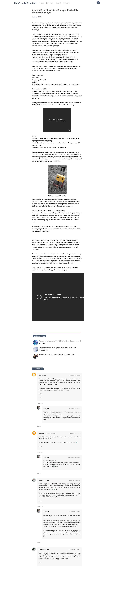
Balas (40, 398)
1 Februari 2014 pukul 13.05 (74, 375)
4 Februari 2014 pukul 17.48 (74, 549)
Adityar (46, 409)
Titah (51, 254)
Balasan (40, 403)
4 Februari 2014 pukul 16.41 (74, 511)
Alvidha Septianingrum (47, 433)
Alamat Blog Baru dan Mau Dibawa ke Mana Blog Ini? (56, 355)
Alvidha (43, 254)
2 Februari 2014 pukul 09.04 (74, 457)
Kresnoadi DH (44, 480)
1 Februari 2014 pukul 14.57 (74, 433)
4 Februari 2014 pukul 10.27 (74, 480)
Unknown (42, 375)
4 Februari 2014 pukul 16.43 (74, 408)
